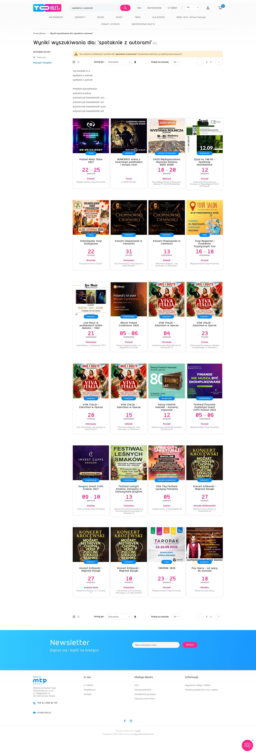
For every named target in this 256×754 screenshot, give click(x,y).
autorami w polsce (82, 93)
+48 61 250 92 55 (47, 703)
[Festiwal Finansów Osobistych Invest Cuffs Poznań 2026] (204, 398)
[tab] (52, 697)
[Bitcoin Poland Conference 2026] (129, 317)
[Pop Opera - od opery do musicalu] (204, 562)
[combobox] (99, 8)
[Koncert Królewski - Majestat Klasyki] (204, 480)
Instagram (131, 721)
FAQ (139, 7)
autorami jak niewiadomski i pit (88, 111)
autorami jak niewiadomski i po (88, 102)
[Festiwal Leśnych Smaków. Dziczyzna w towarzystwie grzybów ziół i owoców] (129, 480)
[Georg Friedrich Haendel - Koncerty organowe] (166, 398)
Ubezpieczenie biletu (144, 698)
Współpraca (90, 689)
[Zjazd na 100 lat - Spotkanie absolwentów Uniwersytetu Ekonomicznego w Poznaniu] (204, 153)
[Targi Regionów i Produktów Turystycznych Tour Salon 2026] (204, 235)
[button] (208, 7)
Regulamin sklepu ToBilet (197, 685)
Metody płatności (142, 689)
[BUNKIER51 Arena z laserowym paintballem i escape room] (129, 153)
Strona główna (39, 33)
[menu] (128, 21)
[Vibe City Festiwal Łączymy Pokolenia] (166, 480)
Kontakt (87, 694)
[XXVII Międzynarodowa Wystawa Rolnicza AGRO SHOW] (166, 153)
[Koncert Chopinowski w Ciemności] (129, 235)
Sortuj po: (99, 61)
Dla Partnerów (154, 7)
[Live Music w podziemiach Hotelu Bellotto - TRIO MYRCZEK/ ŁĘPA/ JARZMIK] (91, 317)
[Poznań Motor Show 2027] (91, 153)
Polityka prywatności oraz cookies (201, 689)
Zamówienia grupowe (145, 694)
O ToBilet (172, 7)
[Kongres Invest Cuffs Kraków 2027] (91, 480)
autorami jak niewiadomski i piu (88, 97)
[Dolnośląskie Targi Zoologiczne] (91, 235)
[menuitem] (56, 17)
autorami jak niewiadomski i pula (89, 106)
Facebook (124, 721)
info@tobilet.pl (44, 712)
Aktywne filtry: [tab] (42, 52)
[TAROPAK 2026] (166, 562)
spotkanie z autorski (83, 79)
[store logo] (51, 8)
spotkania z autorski (83, 75)
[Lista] (78, 62)
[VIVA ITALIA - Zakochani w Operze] (166, 317)
